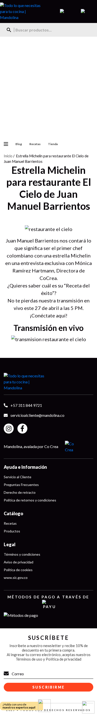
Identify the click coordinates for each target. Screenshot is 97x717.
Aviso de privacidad (18, 562)
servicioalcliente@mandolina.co (37, 415)
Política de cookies (18, 570)
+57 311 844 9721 (26, 405)
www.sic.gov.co (16, 577)
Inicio (8, 156)
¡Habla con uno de (19, 706)
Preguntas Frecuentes (21, 484)
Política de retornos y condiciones (30, 500)
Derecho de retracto (20, 492)
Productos (12, 531)
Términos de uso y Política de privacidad (48, 659)
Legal (9, 544)
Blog (18, 144)
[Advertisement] (48, 88)
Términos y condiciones (22, 554)
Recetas (35, 144)
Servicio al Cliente (17, 477)
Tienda (53, 144)
